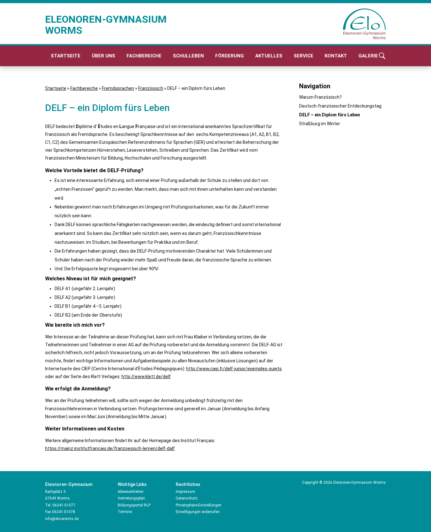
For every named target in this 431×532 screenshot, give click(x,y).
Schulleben (188, 56)
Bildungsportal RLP (134, 505)
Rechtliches (188, 484)
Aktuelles (268, 56)
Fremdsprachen (118, 88)
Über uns (103, 56)
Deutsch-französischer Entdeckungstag (340, 105)
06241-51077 (63, 505)
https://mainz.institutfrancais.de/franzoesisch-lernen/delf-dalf (110, 448)
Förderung (229, 56)
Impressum (185, 491)
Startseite (65, 56)
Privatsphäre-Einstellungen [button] (198, 505)
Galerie (368, 56)
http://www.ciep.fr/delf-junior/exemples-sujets (234, 368)
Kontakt (336, 56)
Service (303, 56)
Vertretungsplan (131, 498)
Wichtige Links (132, 484)
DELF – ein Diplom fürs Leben (329, 114)
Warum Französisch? (320, 97)
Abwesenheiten (131, 491)
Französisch (150, 88)
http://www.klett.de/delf (146, 376)
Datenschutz (187, 498)
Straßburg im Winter (319, 123)
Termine (125, 512)
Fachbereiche (144, 56)
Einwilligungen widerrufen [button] (198, 512)
